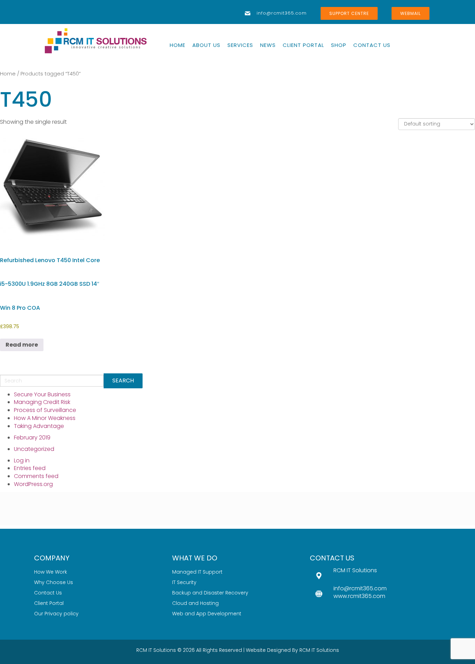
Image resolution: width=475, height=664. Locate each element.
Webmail (410, 13)
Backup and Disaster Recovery (210, 592)
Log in (22, 460)
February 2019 (32, 438)
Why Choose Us (53, 582)
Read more (22, 345)
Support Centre (349, 13)
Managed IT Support (197, 571)
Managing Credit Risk (42, 402)
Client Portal (49, 603)
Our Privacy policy (56, 613)
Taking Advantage (39, 426)
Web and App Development (206, 613)
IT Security (184, 582)
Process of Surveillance (45, 410)
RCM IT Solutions (319, 650)
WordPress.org (33, 484)
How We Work (50, 571)
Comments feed (36, 476)
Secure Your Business (42, 394)
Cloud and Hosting (195, 603)
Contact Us (48, 592)
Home (8, 73)
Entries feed (30, 468)
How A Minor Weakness (44, 418)
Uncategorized (34, 449)
